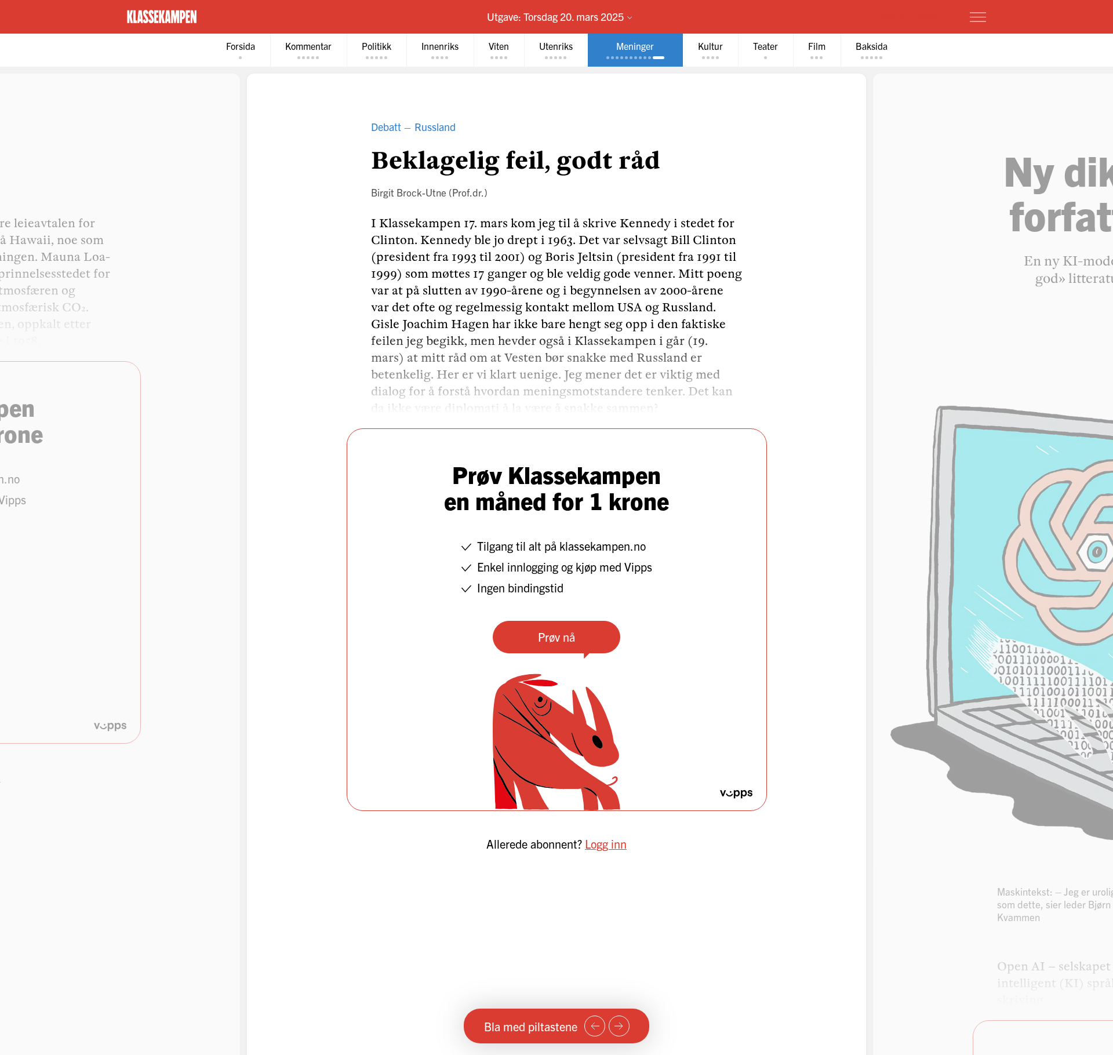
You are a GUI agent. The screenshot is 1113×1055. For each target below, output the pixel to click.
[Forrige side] (594, 1026)
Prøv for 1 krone (909, 16)
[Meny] (978, 17)
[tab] (240, 50)
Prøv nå (556, 637)
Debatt (386, 126)
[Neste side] (619, 1026)
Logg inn (606, 843)
